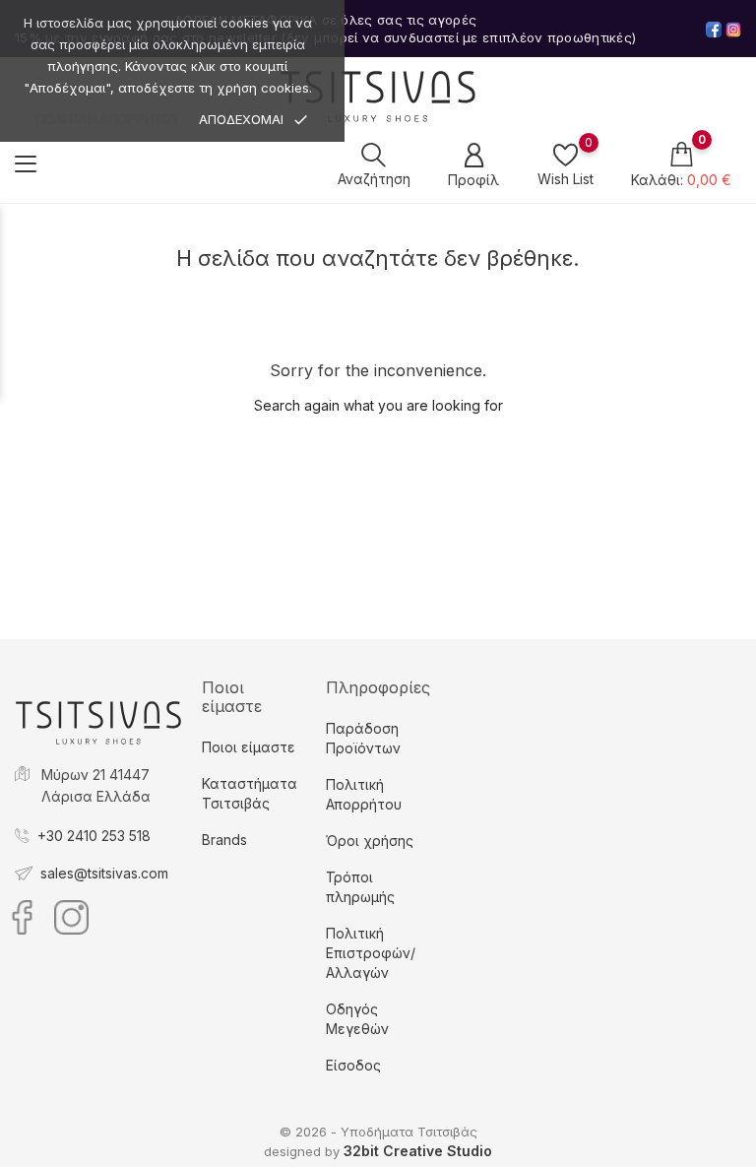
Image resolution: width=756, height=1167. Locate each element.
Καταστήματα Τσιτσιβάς (249, 793)
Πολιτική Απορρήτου (364, 794)
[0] (565, 154)
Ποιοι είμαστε (248, 747)
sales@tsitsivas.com (104, 873)
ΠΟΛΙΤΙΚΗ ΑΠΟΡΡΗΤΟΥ (107, 119)
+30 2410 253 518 (94, 835)
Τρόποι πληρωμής (360, 887)
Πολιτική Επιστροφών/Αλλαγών (370, 953)
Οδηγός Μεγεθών (357, 1019)
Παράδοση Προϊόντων (363, 738)
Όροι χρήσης (369, 840)
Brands (224, 839)
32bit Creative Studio (418, 1150)
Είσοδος (353, 1065)
